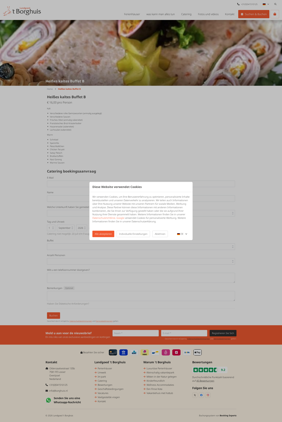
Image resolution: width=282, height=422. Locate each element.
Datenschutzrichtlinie (103, 218)
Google (120, 218)
